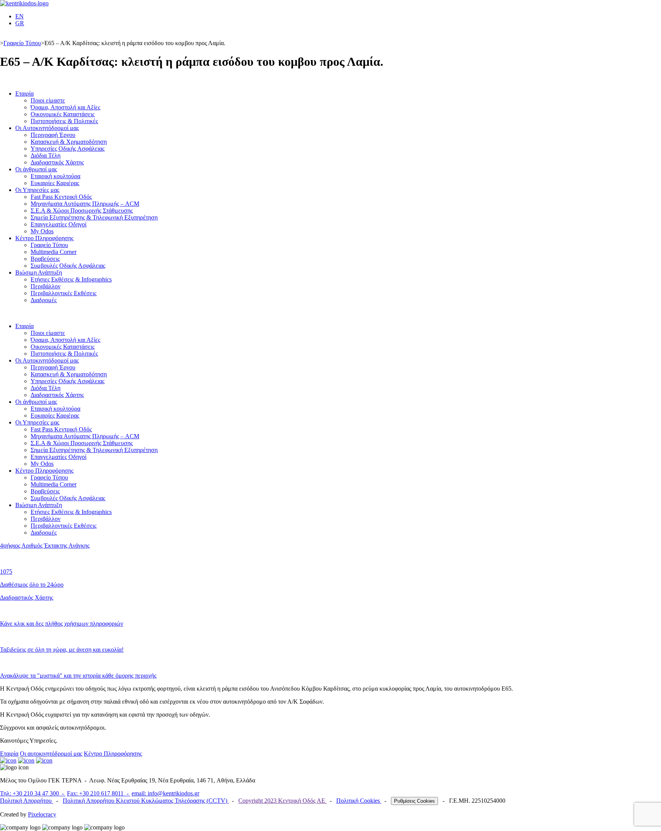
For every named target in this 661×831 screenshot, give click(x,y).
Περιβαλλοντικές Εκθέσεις (63, 293)
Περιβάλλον (45, 286)
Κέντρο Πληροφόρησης (44, 238)
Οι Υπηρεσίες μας (37, 190)
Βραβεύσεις (45, 258)
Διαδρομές (44, 300)
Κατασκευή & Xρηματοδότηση (69, 141)
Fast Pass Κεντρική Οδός (61, 197)
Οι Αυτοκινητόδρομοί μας (47, 128)
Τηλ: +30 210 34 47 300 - (32, 793)
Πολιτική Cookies (358, 800)
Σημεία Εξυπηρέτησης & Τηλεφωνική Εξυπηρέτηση (94, 217)
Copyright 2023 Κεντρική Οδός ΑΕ (282, 800)
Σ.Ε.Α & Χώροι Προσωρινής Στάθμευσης (82, 210)
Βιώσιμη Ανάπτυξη (38, 272)
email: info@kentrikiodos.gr (165, 793)
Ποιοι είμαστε (48, 100)
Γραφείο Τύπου (22, 43)
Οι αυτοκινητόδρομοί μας (51, 753)
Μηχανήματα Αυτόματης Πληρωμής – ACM (85, 203)
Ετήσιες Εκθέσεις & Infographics (71, 279)
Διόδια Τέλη (45, 155)
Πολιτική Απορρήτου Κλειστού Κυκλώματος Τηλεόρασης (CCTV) (146, 800)
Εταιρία (24, 93)
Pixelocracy (42, 814)
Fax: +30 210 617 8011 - (98, 793)
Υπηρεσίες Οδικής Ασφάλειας (67, 148)
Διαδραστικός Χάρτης (57, 162)
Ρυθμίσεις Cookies (414, 801)
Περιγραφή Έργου (53, 135)
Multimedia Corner (54, 252)
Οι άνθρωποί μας (36, 169)
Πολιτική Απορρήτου (26, 800)
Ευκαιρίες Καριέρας (55, 183)
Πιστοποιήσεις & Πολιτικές (64, 121)
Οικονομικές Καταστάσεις (62, 114)
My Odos (42, 231)
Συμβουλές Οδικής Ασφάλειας (68, 265)
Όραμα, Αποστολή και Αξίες (65, 107)
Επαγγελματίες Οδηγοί (58, 224)
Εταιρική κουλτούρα (55, 176)
